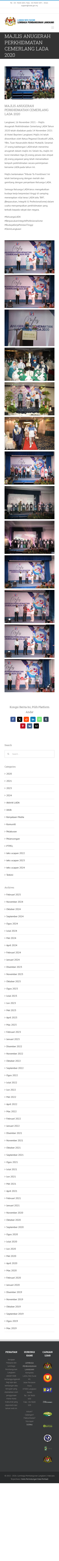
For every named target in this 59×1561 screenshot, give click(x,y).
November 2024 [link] (14, 901)
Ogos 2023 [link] (12, 988)
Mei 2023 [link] (11, 1010)
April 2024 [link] (11, 945)
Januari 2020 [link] (13, 1284)
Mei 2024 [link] (11, 937)
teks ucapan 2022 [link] (15, 853)
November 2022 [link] (14, 1053)
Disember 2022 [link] (14, 1046)
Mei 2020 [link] (11, 1255)
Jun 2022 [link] (11, 1089)
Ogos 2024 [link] (12, 923)
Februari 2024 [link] (13, 952)
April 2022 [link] (11, 1104)
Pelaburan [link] (11, 831)
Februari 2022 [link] (13, 1118)
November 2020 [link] (14, 1212)
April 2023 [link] (11, 1017)
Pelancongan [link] (13, 838)
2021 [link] (9, 780)
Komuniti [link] (11, 824)
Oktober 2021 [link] (13, 1147)
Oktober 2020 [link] (13, 1219)
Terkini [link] (9, 874)
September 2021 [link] (15, 1154)
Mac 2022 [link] (11, 1111)
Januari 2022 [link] (13, 1125)
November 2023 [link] (14, 974)
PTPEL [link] (9, 845)
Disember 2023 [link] (14, 966)
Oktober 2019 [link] (13, 1306)
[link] (5, 11)
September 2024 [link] (15, 916)
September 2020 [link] (15, 1227)
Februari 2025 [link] (13, 894)
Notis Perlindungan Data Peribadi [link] (34, 1479)
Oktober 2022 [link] (13, 1060)
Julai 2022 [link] (11, 1082)
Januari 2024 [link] (13, 959)
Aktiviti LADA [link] (13, 802)
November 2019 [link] (14, 1299)
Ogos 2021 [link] (12, 1162)
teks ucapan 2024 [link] (15, 867)
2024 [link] (9, 795)
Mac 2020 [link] (11, 1270)
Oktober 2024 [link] (13, 909)
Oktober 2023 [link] (13, 981)
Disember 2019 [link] (14, 1292)
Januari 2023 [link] (13, 1039)
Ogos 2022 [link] (12, 1075)
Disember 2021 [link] (14, 1133)
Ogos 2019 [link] (12, 1320)
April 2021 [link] (11, 1190)
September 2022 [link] (15, 1068)
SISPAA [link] (29, 1424)
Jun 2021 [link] (11, 1176)
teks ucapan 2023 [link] (15, 860)
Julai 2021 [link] (11, 1169)
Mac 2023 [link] (11, 1024)
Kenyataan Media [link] (15, 816)
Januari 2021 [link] (13, 1205)
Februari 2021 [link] (13, 1198)
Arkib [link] (9, 809)
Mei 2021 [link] (11, 1183)
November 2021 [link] (14, 1140)
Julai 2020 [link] (11, 1241)
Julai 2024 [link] (11, 930)
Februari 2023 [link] (13, 1031)
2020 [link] (9, 773)
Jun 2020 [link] (11, 1248)
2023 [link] (9, 788)
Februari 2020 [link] (13, 1277)
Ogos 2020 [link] (12, 1234)
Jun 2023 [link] (11, 1002)
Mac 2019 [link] (11, 1328)
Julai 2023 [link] (11, 995)
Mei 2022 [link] (11, 1096)
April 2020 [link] (11, 1263)
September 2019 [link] (15, 1313)
